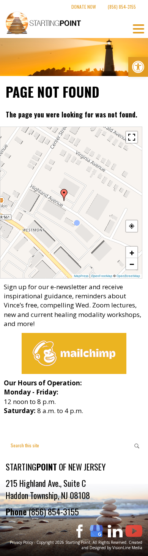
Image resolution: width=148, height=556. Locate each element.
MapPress (81, 276)
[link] (138, 67)
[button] (64, 195)
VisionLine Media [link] (127, 547)
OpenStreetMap (128, 276)
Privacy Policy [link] (21, 542)
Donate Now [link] (83, 6)
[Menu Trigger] (138, 28)
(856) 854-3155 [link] (122, 6)
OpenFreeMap (101, 276)
